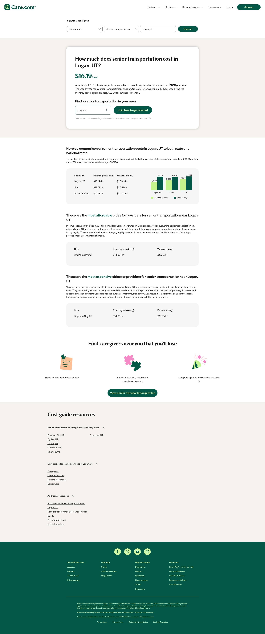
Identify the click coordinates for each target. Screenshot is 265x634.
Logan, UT (79, 181)
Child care (139, 576)
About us (71, 567)
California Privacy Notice (138, 622)
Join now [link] (248, 7)
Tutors (138, 584)
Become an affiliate (177, 580)
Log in (230, 7)
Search (188, 29)
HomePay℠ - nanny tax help (181, 567)
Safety (104, 567)
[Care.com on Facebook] (117, 551)
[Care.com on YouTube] (137, 551)
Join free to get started (133, 110)
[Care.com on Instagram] (147, 551)
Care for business (177, 576)
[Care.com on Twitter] (127, 551)
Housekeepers (141, 580)
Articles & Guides (108, 571)
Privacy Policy (117, 622)
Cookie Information (160, 622)
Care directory (175, 584)
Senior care (140, 589)
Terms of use (73, 576)
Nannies (138, 571)
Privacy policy (73, 580)
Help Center (106, 576)
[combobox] (158, 29)
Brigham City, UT (83, 254)
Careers (70, 571)
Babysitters (140, 567)
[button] (76, 427)
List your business (177, 571)
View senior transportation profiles (132, 393)
